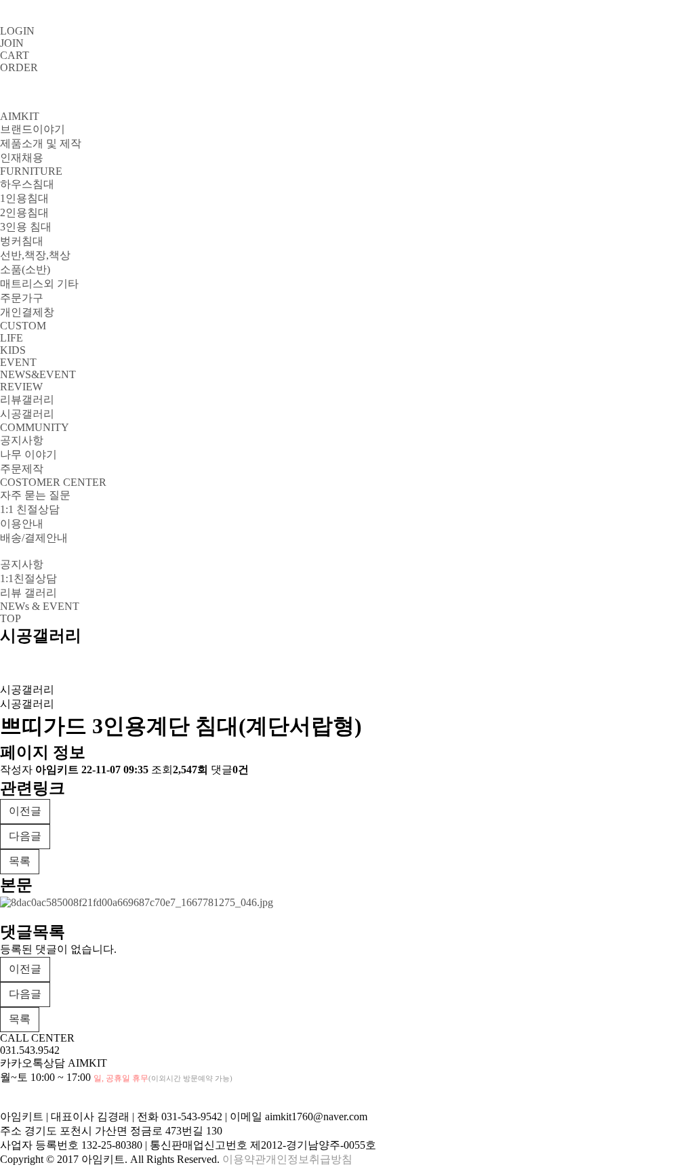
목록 (19, 861)
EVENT (18, 362)
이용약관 (244, 1159)
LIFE (11, 338)
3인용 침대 (26, 226)
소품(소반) (25, 269)
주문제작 (21, 468)
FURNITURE (31, 171)
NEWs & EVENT (39, 606)
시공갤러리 (27, 413)
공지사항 (21, 440)
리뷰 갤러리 (28, 592)
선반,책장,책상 (35, 255)
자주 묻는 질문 (35, 495)
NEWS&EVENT (38, 374)
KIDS (13, 350)
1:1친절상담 (28, 578)
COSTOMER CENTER (53, 482)
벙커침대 (21, 241)
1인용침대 (24, 198)
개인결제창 (27, 312)
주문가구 (21, 298)
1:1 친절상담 (30, 509)
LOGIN (17, 31)
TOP (10, 618)
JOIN (12, 43)
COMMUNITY (34, 427)
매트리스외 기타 (39, 283)
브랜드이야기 (32, 129)
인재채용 (21, 157)
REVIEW (21, 386)
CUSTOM (23, 325)
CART (14, 55)
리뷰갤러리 (27, 399)
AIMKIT (19, 116)
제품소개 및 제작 (40, 143)
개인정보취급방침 (309, 1159)
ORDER (19, 67)
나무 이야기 (28, 454)
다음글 (25, 836)
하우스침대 (27, 184)
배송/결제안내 (34, 538)
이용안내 (21, 523)
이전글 (25, 811)
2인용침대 (24, 212)
